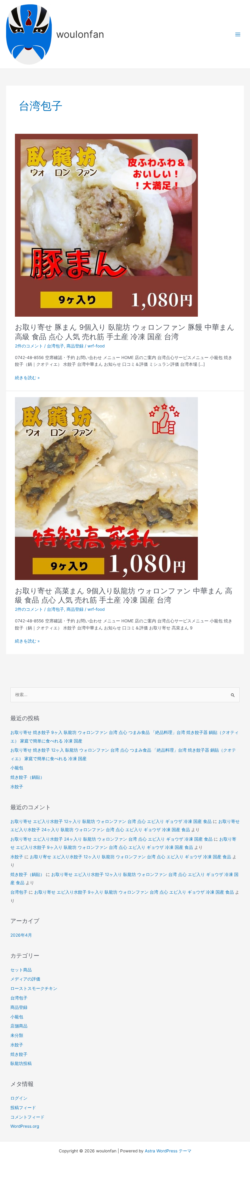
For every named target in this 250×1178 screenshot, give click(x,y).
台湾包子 (55, 345)
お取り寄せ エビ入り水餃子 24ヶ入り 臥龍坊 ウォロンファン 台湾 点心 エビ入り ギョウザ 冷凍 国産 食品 (111, 839)
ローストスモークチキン (33, 988)
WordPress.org (24, 1126)
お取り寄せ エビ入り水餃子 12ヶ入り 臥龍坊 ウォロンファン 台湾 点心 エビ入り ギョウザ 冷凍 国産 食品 (111, 821)
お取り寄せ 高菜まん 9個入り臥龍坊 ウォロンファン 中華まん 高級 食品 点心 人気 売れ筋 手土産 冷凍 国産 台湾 (123, 595)
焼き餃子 (18, 1054)
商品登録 (75, 345)
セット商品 (21, 969)
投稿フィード (23, 1107)
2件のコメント (29, 345)
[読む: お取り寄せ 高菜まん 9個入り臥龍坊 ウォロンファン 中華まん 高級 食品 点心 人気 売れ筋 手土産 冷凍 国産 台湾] (106, 488)
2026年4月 (21, 935)
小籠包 (16, 767)
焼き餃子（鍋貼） (27, 777)
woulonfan (80, 34)
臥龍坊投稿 (21, 1063)
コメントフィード (27, 1117)
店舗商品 (18, 1025)
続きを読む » (27, 377)
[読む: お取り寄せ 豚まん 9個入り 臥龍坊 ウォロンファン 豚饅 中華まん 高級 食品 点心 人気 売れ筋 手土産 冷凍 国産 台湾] (106, 224)
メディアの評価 (25, 979)
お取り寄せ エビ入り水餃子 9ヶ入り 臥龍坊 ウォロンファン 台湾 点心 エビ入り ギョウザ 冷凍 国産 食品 (134, 892)
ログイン (18, 1098)
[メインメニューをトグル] (238, 34)
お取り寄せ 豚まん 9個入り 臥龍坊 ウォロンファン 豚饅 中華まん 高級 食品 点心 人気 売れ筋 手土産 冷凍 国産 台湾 (124, 332)
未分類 (16, 1035)
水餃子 (16, 786)
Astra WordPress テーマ (168, 1150)
